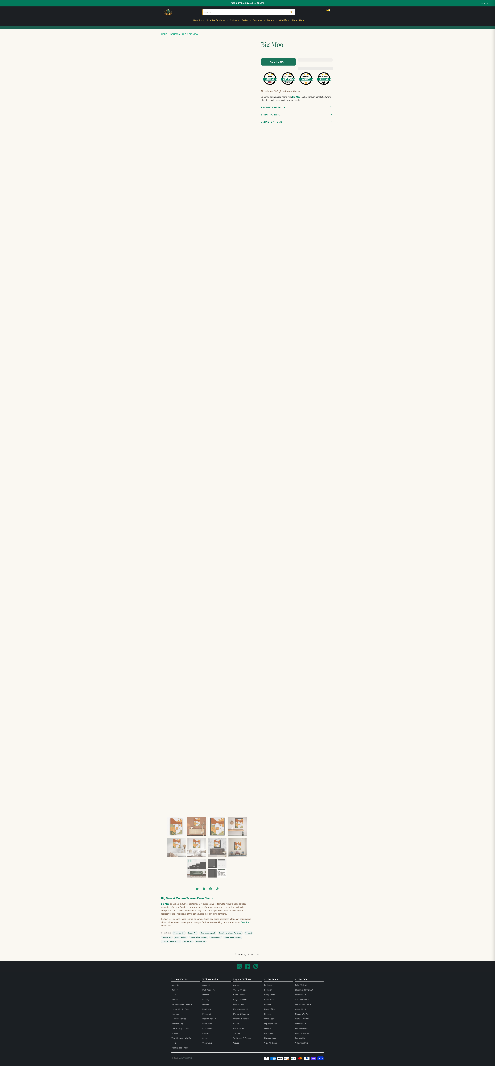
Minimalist (206, 1014)
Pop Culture (207, 1024)
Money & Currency (241, 1014)
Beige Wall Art (301, 985)
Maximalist (206, 1009)
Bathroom (268, 985)
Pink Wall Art (300, 1024)
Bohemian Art (179, 933)
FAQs (173, 994)
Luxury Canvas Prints (171, 941)
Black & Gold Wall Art (304, 990)
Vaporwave (207, 1043)
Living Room (269, 1019)
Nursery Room (270, 1038)
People (236, 1024)
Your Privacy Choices (180, 1028)
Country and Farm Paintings (230, 933)
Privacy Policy (177, 1024)
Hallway (267, 1004)
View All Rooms (270, 1043)
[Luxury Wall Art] (168, 12)
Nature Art (188, 941)
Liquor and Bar (270, 1024)
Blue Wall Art (300, 994)
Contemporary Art (208, 933)
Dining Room (269, 994)
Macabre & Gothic (241, 1009)
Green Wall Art (180, 937)
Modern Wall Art (209, 1019)
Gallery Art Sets (239, 990)
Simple (205, 1038)
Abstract (206, 985)
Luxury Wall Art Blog (180, 1009)
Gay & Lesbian (239, 994)
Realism (205, 1033)
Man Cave (268, 1033)
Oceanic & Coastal (241, 1019)
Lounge (267, 1028)
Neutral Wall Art (301, 1014)
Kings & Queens (240, 999)
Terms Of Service (178, 1019)
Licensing (175, 1014)
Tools (173, 1043)
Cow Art (248, 933)
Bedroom (268, 990)
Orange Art (200, 941)
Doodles (205, 994)
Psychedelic (207, 1028)
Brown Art (192, 933)
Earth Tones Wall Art (303, 1004)
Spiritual (236, 1033)
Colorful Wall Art (302, 999)
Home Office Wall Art (199, 937)
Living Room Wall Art (233, 937)
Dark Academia (208, 990)
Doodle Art (167, 937)
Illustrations (215, 937)
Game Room (269, 999)
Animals (236, 985)
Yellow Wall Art (301, 1043)
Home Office (269, 1009)
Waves (236, 1043)
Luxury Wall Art (185, 1058)
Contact (174, 990)
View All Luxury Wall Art (181, 1038)
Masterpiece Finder (179, 1048)
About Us (175, 985)
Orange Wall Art (302, 1019)
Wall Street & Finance (242, 1038)
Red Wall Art (300, 1038)
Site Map (175, 1033)
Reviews (174, 999)
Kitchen (267, 1014)
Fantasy (205, 999)
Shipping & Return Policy (181, 1004)
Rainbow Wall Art (302, 1033)
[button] (199, 20)
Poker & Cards (239, 1028)
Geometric (206, 1004)
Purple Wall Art (301, 1028)
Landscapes (238, 1004)
